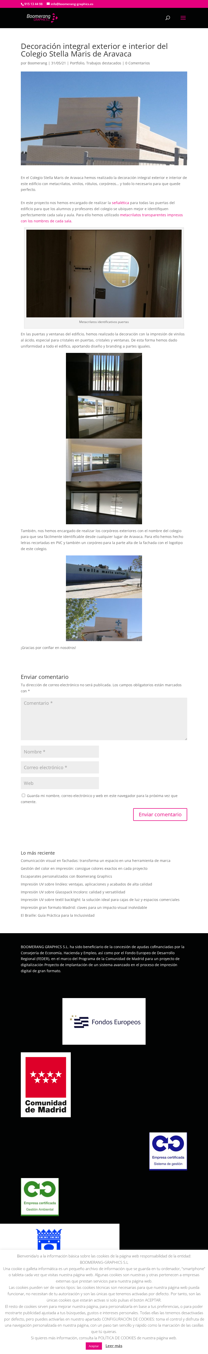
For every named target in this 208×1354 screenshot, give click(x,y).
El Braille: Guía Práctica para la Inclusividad (58, 915)
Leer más (114, 1345)
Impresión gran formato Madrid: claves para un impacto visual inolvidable (84, 907)
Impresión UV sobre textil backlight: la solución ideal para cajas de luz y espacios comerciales (100, 899)
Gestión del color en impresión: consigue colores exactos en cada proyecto (84, 868)
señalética (120, 202)
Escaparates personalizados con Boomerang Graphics (66, 876)
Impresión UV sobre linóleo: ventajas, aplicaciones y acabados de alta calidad (86, 884)
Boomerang (37, 63)
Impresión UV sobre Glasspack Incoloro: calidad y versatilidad (73, 892)
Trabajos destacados (103, 63)
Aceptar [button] (94, 1346)
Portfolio (77, 63)
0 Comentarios (137, 63)
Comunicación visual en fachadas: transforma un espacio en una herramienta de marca (95, 860)
